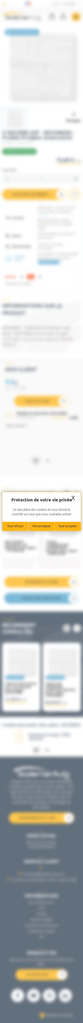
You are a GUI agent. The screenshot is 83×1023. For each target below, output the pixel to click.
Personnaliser (41, 526)
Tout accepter (68, 526)
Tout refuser (15, 526)
